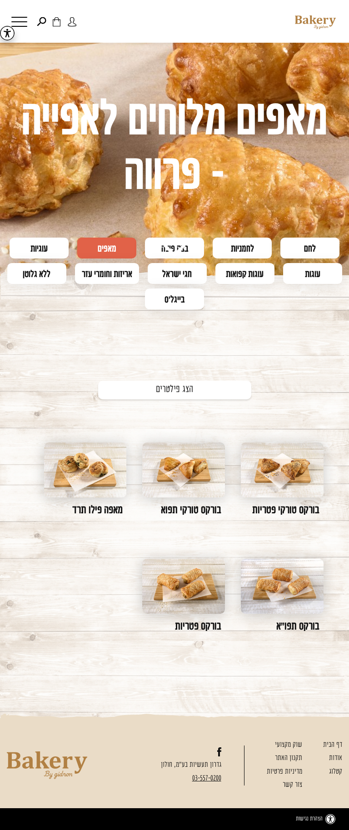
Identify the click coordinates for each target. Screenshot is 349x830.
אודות (335, 758)
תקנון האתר (288, 758)
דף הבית (332, 745)
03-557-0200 (206, 778)
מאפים (107, 249)
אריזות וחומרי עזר (107, 274)
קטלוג (335, 771)
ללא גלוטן (36, 274)
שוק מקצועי (288, 745)
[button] (31, 23)
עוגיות (39, 249)
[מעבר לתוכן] (175, 251)
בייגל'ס (174, 300)
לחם (310, 249)
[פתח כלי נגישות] (7, 33)
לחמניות (242, 249)
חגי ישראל (177, 274)
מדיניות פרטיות (284, 771)
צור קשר (292, 785)
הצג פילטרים (174, 389)
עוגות (312, 274)
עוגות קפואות (245, 274)
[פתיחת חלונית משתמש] (72, 22)
